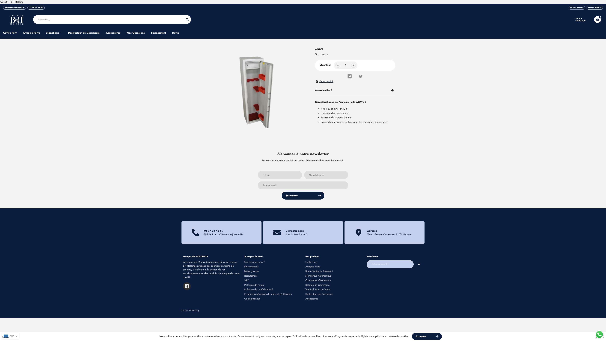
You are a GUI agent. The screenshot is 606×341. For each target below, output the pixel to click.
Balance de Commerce (317, 285)
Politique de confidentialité (258, 289)
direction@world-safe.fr (14, 7)
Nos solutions (251, 266)
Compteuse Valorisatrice (318, 280)
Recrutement (250, 276)
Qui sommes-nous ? (254, 262)
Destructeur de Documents (319, 294)
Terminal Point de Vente (317, 289)
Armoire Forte (312, 266)
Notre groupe (251, 271)
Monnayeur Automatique (318, 276)
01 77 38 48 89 (36, 7)
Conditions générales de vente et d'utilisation (268, 294)
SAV (246, 280)
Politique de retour (254, 285)
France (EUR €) (594, 7)
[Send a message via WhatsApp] (599, 334)
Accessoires (311, 298)
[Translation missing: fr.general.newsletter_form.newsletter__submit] (419, 264)
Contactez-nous (252, 298)
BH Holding (194, 310)
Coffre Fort (311, 262)
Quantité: (325, 65)
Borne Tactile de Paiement (319, 271)
